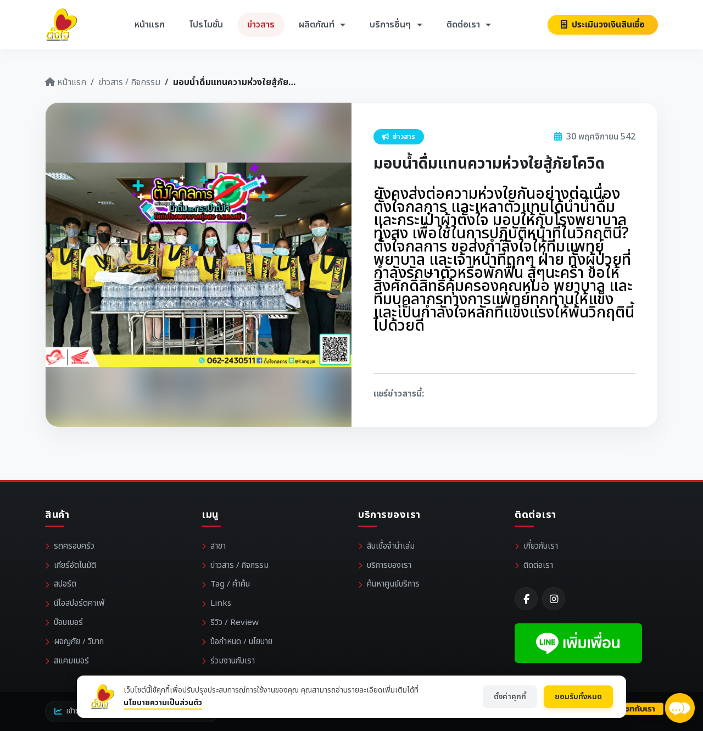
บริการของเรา (389, 565)
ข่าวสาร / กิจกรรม (129, 82)
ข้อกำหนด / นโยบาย (241, 641)
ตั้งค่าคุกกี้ (510, 696)
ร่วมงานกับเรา (232, 661)
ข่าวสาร (261, 24)
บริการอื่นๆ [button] (391, 24)
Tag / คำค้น (230, 584)
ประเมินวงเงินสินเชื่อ (607, 24)
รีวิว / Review (234, 622)
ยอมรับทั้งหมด (578, 696)
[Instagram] (553, 598)
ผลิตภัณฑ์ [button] (318, 24)
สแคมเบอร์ (71, 661)
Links (220, 603)
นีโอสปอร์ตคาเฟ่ (79, 603)
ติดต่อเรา (538, 565)
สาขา (218, 546)
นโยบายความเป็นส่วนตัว (163, 702)
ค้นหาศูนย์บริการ (393, 584)
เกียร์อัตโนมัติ (75, 565)
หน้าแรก (150, 24)
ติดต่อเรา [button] (464, 24)
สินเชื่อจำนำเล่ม (391, 546)
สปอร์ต (65, 584)
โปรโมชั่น (206, 24)
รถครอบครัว (74, 546)
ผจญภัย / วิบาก (79, 641)
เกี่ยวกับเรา (540, 546)
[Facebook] (526, 598)
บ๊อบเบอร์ (68, 622)
